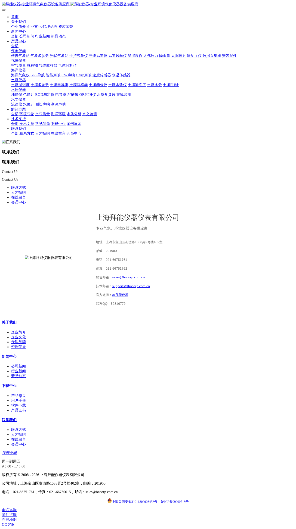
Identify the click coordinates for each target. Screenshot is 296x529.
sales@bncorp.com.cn (128, 277)
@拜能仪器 (120, 295)
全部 (14, 36)
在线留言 (18, 197)
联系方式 (18, 188)
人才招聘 (18, 192)
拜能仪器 (9, 453)
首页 (14, 17)
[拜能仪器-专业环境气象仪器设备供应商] (148, 4)
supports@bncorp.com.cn (131, 286)
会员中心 (18, 202)
